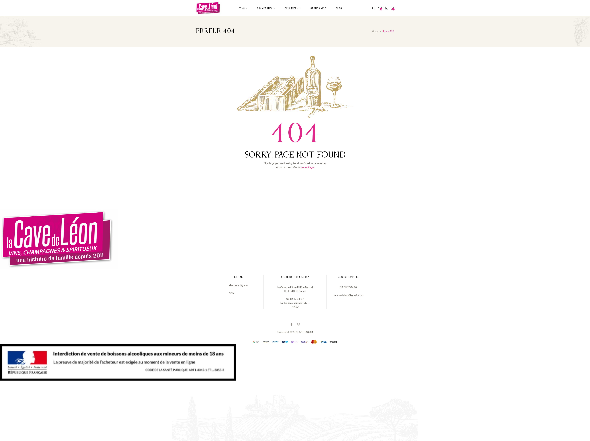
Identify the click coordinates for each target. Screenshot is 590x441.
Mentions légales (238, 285)
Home (375, 31)
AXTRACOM (306, 331)
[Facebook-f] (291, 324)
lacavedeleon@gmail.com (348, 295)
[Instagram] (298, 324)
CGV (231, 293)
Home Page (307, 167)
